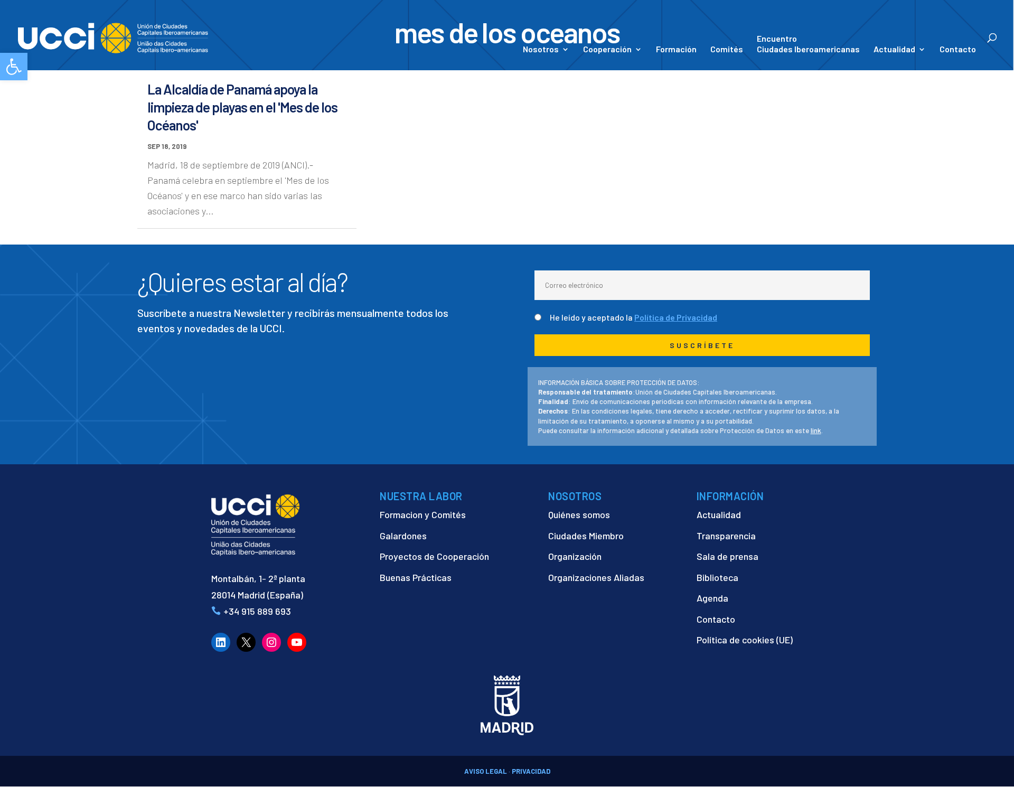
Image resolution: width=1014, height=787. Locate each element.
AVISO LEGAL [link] (485, 771)
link (816, 430)
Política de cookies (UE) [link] (745, 639)
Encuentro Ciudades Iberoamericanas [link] (808, 43)
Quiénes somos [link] (579, 514)
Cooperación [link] (607, 49)
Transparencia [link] (726, 535)
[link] (13, 66)
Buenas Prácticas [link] (416, 577)
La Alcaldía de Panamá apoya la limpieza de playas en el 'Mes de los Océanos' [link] (242, 107)
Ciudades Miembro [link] (586, 535)
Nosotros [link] (541, 49)
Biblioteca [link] (717, 577)
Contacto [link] (958, 49)
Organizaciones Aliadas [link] (596, 577)
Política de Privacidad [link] (675, 317)
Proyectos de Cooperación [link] (434, 556)
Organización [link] (575, 556)
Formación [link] (676, 49)
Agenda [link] (712, 598)
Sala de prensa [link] (727, 556)
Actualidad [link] (894, 49)
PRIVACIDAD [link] (531, 771)
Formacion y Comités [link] (423, 514)
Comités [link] (726, 49)
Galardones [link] (403, 535)
